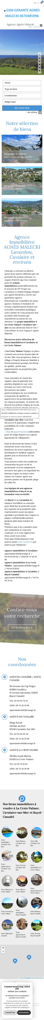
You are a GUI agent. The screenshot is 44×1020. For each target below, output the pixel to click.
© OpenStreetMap (38, 978)
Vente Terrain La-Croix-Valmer (7, 913)
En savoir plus (22, 627)
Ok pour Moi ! (24, 1012)
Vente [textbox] (7, 82)
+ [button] (3, 947)
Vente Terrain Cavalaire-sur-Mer (21, 867)
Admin (37, 1005)
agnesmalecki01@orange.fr (22, 743)
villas (8, 431)
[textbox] (22, 89)
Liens (32, 1005)
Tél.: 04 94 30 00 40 (19, 734)
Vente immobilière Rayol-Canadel (21, 912)
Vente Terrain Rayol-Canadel (35, 935)
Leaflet (21, 978)
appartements (21, 431)
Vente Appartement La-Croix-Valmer (36, 890)
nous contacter (25, 542)
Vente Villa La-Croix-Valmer (21, 891)
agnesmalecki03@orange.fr (23, 773)
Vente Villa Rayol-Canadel (7, 935)
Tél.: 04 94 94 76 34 (19, 700)
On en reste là (22, 985)
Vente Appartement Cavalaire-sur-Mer (6, 867)
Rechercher (22, 108)
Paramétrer (10, 1012)
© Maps (28, 978)
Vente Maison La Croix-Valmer (7, 891)
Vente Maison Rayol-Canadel (35, 913)
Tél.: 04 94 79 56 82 (19, 764)
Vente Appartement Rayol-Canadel (21, 934)
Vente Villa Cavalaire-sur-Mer (35, 843)
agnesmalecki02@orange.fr (23, 710)
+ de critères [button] (31, 112)
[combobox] (22, 82)
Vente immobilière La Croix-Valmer (35, 867)
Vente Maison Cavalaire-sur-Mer (21, 843)
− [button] (3, 951)
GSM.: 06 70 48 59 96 (19, 738)
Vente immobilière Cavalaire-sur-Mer (6, 843)
